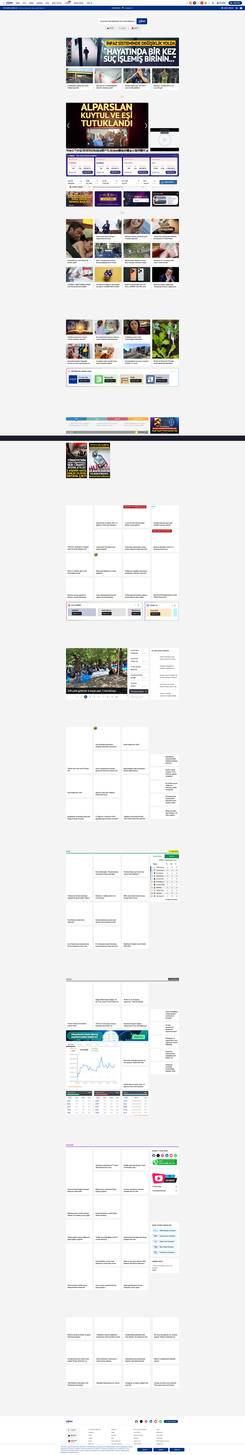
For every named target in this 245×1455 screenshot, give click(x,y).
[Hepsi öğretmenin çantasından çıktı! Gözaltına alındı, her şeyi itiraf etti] (139, 150)
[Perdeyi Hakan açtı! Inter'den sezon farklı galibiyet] (135, 908)
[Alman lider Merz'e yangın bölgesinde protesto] (108, 226)
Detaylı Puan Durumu (172, 946)
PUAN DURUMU (157, 903)
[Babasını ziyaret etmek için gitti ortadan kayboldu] (136, 226)
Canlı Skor (174, 898)
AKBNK (125, 1153)
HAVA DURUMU (116, 8)
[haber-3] (122, 507)
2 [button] (81, 744)
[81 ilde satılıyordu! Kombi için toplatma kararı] (157, 1075)
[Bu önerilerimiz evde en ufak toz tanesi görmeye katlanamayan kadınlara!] (108, 327)
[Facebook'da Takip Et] (153, 1202)
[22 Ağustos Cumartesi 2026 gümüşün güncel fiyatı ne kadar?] (107, 853)
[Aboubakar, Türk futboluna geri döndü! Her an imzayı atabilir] (144, 150)
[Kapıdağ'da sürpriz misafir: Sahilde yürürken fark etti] (157, 807)
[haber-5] (168, 507)
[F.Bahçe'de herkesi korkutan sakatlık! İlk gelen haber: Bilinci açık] (79, 920)
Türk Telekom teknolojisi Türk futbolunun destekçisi (77, 1431)
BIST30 (88, 1091)
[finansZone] (164, 425)
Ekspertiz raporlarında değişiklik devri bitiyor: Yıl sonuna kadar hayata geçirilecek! (171, 1104)
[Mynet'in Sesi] (108, 199)
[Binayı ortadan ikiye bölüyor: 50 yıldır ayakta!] (157, 860)
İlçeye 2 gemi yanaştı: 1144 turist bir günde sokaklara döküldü (171, 820)
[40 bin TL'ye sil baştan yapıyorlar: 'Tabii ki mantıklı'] (70, 150)
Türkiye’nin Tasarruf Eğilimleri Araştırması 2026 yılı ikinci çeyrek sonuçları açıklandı (108, 1383)
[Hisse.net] (79, 199)
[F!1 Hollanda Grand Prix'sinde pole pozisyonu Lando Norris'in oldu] (107, 980)
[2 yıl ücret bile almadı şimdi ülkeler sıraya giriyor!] (136, 559)
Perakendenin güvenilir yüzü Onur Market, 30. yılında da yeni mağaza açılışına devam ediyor (136, 1383)
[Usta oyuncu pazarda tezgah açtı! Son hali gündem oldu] (141, 150)
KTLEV (125, 1159)
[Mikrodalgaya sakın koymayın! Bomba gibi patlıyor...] (135, 805)
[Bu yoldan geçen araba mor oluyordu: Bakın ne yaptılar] (157, 833)
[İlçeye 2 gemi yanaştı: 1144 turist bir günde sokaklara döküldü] (157, 820)
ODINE (97, 1150)
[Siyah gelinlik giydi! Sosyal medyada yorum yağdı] (135, 1322)
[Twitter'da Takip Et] (158, 1202)
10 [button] (116, 744)
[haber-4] (145, 507)
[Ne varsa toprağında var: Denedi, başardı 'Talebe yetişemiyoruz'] (166, 1371)
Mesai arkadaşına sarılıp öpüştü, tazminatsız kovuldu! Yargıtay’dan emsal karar (172, 1063)
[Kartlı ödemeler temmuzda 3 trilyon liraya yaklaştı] (108, 1395)
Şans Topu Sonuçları (167, 1293)
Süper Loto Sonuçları (167, 1288)
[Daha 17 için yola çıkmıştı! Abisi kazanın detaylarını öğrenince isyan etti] (135, 1297)
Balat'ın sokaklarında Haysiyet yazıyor (165, 1407)
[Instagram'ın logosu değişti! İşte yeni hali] (137, 1419)
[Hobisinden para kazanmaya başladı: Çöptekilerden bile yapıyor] (137, 1395)
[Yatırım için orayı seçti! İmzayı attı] (79, 793)
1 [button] (76, 744)
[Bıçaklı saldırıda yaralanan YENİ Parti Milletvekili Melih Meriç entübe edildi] (81, 150)
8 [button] (107, 744)
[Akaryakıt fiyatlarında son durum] (108, 1419)
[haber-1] (76, 507)
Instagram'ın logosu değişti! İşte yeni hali (136, 1431)
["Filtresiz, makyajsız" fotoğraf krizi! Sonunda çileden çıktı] (79, 571)
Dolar (97, 1091)
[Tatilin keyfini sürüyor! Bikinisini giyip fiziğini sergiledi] (79, 1273)
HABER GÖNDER (228, 8)
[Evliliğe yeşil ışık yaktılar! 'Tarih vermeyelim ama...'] (135, 1202)
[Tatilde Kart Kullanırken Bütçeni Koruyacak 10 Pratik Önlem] (165, 226)
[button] (3, 3)
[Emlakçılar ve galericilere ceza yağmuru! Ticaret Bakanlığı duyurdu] (157, 1088)
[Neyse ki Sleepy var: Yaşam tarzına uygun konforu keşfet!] (106, 150)
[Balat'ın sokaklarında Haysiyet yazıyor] (166, 1395)
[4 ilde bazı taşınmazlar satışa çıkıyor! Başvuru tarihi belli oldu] (136, 583)
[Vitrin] (194, 3)
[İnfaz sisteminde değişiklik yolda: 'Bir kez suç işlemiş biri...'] (122, 52)
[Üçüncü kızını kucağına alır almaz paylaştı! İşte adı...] (135, 1262)
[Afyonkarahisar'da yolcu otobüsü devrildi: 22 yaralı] (136, 351)
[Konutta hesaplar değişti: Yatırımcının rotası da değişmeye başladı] (135, 1060)
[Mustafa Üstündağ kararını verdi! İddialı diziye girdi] (165, 619)
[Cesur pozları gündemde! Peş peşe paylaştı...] (107, 1322)
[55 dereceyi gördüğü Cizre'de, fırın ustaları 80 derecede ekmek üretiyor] (111, 150)
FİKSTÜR (171, 903)
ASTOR (125, 1156)
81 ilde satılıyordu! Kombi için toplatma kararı (171, 1075)
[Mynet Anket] (205, 3)
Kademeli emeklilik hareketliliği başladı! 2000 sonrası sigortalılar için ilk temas (171, 1117)
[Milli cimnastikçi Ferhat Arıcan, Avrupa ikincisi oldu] (135, 932)
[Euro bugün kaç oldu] (79, 829)
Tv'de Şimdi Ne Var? (159, 1237)
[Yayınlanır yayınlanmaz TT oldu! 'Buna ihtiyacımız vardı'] (107, 1202)
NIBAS (69, 1150)
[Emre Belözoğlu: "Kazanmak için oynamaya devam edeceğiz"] (107, 908)
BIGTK (69, 1153)
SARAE (69, 1159)
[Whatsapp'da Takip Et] (175, 1202)
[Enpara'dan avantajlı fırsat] (108, 150)
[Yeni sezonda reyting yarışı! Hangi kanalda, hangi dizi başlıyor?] (79, 1309)
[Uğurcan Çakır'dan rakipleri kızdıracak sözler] (107, 829)
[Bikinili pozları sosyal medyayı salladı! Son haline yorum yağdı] (79, 1250)
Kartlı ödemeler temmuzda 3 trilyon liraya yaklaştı (106, 1407)
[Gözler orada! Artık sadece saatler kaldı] (79, 1048)
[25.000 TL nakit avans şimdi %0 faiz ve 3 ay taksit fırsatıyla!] (89, 150)
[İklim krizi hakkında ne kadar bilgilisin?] (108, 607)
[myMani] (67, 3)
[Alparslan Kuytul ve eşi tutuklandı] (78, 150)
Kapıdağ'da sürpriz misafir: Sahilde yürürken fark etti (171, 806)
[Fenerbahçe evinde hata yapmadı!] (79, 956)
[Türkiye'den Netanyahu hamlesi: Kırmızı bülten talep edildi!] (136, 631)
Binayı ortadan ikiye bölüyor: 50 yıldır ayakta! (171, 860)
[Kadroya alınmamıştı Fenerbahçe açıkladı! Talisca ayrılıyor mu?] (103, 150)
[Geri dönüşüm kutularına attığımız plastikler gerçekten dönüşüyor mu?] (107, 781)
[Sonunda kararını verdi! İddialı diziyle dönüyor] (107, 1250)
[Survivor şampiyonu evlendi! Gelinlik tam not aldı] (135, 1226)
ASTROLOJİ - (141, 197)
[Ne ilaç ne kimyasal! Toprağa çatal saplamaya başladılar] (165, 339)
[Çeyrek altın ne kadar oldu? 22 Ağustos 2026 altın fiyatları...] (108, 559)
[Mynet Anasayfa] (9, 2)
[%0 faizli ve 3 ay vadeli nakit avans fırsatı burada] (165, 250)
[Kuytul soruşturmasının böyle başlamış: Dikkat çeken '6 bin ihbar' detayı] (107, 126)
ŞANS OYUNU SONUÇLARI (161, 1272)
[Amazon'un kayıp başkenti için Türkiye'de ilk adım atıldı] (125, 150)
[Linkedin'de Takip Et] (166, 1202)
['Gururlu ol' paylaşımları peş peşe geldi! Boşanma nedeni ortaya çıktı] (133, 150)
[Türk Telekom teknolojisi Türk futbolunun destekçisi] (79, 1419)
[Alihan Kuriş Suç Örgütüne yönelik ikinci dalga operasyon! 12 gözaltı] (130, 150)
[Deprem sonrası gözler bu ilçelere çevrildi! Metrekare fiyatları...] (79, 631)
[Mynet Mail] (241, 8)
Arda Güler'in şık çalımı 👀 (25, 8)
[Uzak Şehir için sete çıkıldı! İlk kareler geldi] (79, 238)
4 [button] (90, 744)
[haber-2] (99, 507)
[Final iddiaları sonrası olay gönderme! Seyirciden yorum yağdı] (107, 1297)
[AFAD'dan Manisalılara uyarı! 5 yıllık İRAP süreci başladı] (83, 150)
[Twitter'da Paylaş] (167, 1318)
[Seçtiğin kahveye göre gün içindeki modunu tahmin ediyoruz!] (165, 559)
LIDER (97, 1156)
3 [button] (85, 744)
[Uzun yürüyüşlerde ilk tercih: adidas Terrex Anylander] (108, 631)
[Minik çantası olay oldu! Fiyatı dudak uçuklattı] (107, 1226)
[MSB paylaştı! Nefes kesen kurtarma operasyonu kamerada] (100, 150)
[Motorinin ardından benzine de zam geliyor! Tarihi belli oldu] (122, 150)
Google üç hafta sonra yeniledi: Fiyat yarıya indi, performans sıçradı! (165, 1432)
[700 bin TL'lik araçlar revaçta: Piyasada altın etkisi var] (67, 150)
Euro (106, 1091)
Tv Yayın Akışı (156, 1233)
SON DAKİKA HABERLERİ (10, 8)
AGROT (97, 1147)
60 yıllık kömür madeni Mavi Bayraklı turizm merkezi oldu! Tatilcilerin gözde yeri (171, 848)
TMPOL (69, 1156)
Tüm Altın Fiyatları (137, 738)
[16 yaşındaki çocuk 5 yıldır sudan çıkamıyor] (72, 150)
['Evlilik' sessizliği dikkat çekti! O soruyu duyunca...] (107, 1273)
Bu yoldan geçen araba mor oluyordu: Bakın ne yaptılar (171, 833)
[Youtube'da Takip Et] (171, 1202)
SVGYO (97, 1153)
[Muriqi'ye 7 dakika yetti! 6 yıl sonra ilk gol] (107, 932)
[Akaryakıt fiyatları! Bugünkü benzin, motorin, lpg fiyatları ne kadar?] (79, 351)
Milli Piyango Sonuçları (168, 1277)
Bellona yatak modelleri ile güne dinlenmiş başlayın (78, 1382)
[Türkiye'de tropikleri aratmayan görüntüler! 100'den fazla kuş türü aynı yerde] (136, 607)
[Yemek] (198, 3)
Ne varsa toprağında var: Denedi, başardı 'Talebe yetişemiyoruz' (165, 1382)
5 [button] (94, 744)
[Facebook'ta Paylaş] (162, 1318)
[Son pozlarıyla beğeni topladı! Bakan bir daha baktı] (79, 1214)
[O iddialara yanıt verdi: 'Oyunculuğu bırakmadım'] (136, 327)
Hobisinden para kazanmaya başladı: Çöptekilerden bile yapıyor (135, 1408)
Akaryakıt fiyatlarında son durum (107, 1430)
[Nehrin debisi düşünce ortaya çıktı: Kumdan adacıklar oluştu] (136, 250)
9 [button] (112, 744)
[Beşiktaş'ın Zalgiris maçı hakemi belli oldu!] (135, 968)
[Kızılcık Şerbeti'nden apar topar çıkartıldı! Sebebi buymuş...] (128, 150)
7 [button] (103, 744)
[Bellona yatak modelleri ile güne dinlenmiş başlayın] (79, 1371)
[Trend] (191, 3)
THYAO (125, 1147)
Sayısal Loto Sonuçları (167, 1283)
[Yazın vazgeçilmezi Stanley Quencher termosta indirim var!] (107, 805)
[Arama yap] (212, 3)
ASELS (125, 1150)
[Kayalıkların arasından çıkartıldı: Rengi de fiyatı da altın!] (79, 853)
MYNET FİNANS (77, 187)
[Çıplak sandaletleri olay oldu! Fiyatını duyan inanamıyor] (136, 150)
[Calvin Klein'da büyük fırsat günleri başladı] (108, 583)
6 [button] (98, 744)
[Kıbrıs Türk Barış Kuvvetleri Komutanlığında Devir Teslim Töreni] (108, 250)
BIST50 (79, 1091)
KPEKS (69, 1147)
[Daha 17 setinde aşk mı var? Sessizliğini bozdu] (79, 607)
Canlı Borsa (174, 1026)
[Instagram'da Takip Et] (162, 1202)
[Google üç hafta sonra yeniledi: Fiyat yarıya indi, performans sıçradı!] (166, 1419)
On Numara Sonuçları (167, 1299)
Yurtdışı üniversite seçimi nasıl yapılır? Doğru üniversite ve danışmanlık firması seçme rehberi (78, 1409)
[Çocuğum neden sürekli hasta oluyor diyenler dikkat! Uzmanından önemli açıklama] (108, 351)
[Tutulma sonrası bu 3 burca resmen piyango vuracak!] (79, 327)
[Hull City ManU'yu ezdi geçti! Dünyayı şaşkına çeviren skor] (117, 150)
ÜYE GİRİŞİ (222, 3)
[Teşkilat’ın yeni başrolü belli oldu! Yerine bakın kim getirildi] (135, 841)
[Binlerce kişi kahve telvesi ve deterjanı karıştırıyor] (165, 583)
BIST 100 (73, 1095)
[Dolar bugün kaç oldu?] (135, 781)
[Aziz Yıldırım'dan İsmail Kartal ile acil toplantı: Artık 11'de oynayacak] (79, 980)
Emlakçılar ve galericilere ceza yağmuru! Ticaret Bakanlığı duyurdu (172, 1089)
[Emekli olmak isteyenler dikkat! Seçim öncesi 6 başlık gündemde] (95, 150)
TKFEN (97, 1159)
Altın (115, 1091)
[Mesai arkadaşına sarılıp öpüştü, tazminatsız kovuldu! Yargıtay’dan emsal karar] (157, 1062)
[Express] (202, 3)
